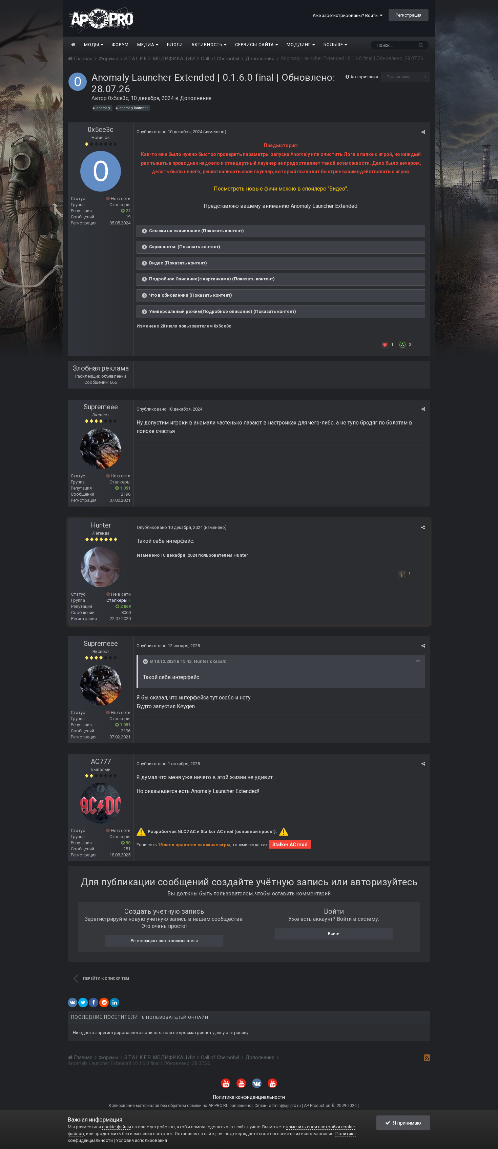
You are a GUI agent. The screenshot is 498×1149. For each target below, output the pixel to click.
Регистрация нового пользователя (164, 940)
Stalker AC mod (290, 844)
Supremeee (101, 407)
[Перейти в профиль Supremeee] (100, 448)
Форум (120, 44)
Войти (333, 933)
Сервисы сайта (255, 44)
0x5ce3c (118, 98)
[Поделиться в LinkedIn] (114, 1002)
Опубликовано (169, 131)
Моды (92, 44)
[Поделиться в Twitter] (83, 1002)
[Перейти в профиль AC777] (100, 803)
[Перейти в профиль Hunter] (101, 567)
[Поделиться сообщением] (423, 132)
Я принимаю (405, 1123)
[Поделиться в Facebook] (93, 1002)
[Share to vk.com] (72, 1002)
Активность (207, 44)
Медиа (146, 44)
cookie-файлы (116, 1126)
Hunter (101, 525)
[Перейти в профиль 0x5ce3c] (77, 82)
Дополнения (195, 98)
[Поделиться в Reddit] (104, 1002)
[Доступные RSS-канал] (427, 1057)
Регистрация (408, 15)
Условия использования (141, 1140)
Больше (333, 44)
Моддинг (299, 44)
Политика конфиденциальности (249, 1097)
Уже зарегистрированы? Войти (346, 15)
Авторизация (364, 76)
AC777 (101, 761)
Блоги (175, 44)
